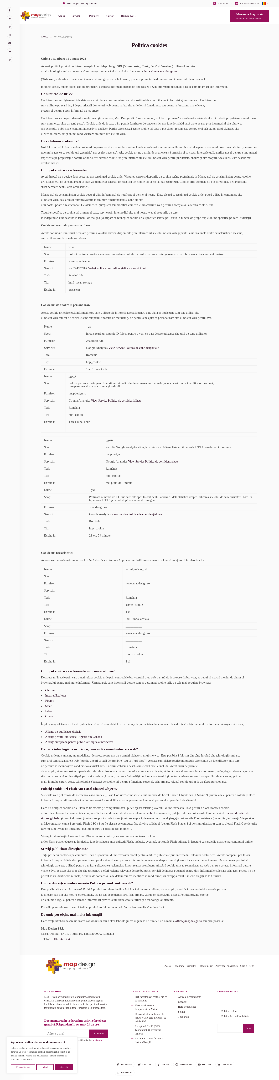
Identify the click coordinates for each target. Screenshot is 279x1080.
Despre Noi (127, 16)
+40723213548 (62, 939)
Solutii (181, 1011)
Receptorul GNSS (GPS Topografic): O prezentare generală (148, 1030)
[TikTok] (9, 26)
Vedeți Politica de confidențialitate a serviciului (117, 268)
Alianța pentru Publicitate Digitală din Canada (73, 736)
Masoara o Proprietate (249, 16)
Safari (48, 706)
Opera (49, 716)
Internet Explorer (55, 695)
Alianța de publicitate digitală (63, 731)
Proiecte (94, 16)
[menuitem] (77, 15)
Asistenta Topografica (226, 966)
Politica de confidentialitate (235, 1016)
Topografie (178, 966)
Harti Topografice (187, 1006)
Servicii (76, 16)
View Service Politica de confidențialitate (133, 347)
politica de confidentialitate (79, 1040)
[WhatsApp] (9, 59)
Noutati (109, 16)
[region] (42, 1055)
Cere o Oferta (247, 966)
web (149, 813)
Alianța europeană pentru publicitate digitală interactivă (79, 742)
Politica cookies (229, 1011)
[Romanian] (264, 3)
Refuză (45, 1067)
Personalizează (23, 1067)
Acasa (61, 16)
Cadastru (191, 966)
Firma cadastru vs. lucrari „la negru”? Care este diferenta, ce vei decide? (150, 1018)
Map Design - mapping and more (81, 3)
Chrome (50, 690)
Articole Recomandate (189, 996)
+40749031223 (224, 3)
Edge (48, 711)
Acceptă (64, 1067)
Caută (249, 1028)
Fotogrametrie (206, 966)
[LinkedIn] (9, 51)
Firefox (49, 700)
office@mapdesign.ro (249, 3)
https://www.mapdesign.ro (160, 71)
